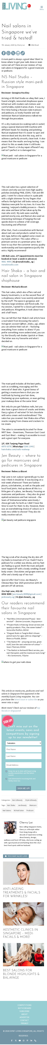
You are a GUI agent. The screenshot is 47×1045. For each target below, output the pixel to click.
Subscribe (24, 1011)
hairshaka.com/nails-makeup (16, 449)
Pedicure (30, 810)
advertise (24, 1017)
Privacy (24, 1023)
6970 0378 (6, 446)
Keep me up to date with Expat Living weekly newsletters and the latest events (22, 773)
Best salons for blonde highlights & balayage (21, 974)
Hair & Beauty (17, 800)
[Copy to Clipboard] (23, 54)
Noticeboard (24, 1008)
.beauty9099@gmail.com (26, 594)
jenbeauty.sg (8, 596)
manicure (33, 805)
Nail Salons (7, 810)
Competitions (24, 1005)
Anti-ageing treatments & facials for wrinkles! (21, 893)
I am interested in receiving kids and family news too (21, 780)
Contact (24, 1020)
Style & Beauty (31, 800)
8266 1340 (28, 446)
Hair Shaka (11, 805)
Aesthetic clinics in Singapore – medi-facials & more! (20, 933)
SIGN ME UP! (23, 788)
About (24, 1014)
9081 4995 (6, 261)
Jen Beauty (22, 805)
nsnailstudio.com (10, 264)
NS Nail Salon (19, 810)
